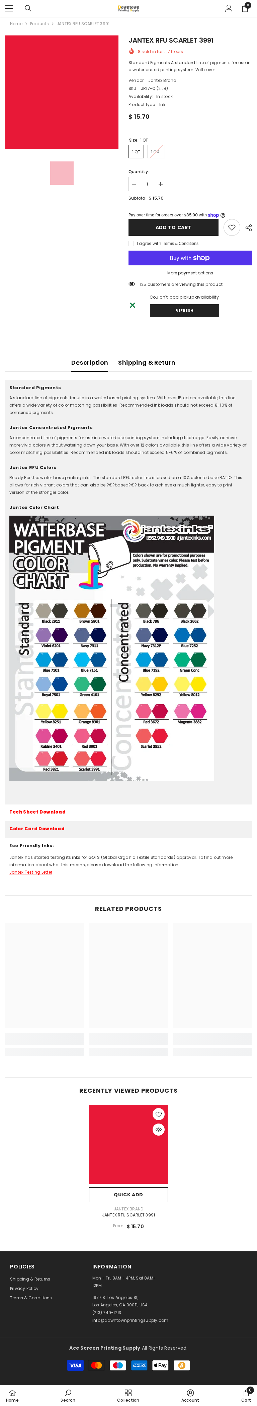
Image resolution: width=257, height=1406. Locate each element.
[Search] (28, 8)
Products (39, 24)
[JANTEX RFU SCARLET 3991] (128, 1144)
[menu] (9, 8)
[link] (232, 227)
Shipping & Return (146, 362)
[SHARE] (246, 228)
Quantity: (138, 171)
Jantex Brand (162, 80)
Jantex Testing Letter (30, 872)
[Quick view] (159, 1130)
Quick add (128, 1194)
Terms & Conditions (180, 243)
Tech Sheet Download (37, 812)
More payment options (190, 273)
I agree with (149, 243)
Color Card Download (37, 829)
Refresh (184, 310)
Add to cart (174, 227)
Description (89, 362)
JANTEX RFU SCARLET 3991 (128, 1215)
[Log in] (229, 8)
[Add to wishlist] (159, 1114)
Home (16, 24)
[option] (61, 92)
